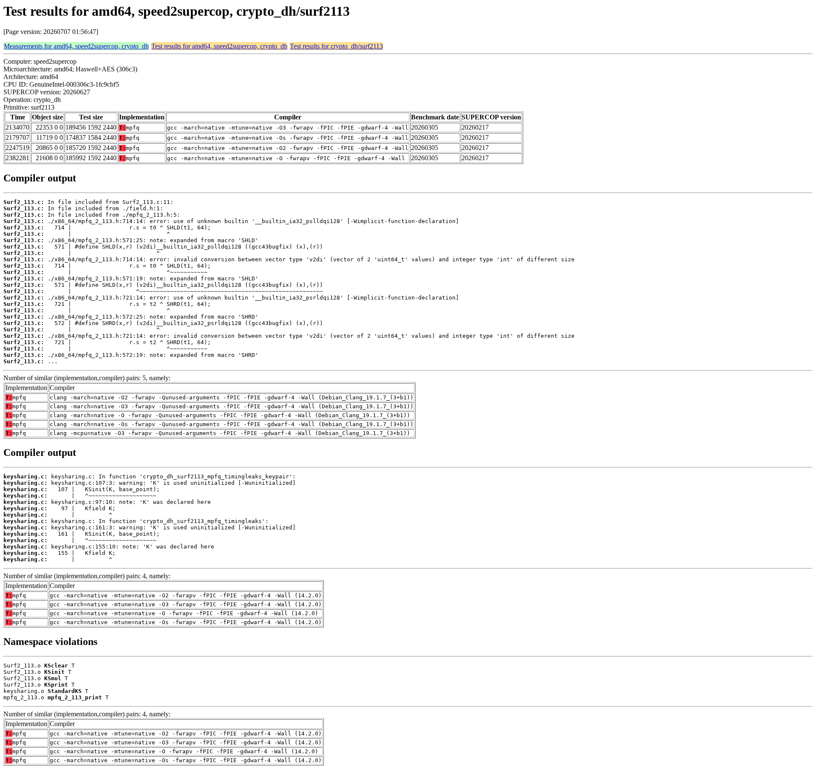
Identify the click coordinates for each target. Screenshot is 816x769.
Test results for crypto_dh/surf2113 (336, 46)
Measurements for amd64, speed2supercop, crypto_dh (76, 46)
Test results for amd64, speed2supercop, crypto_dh (219, 46)
